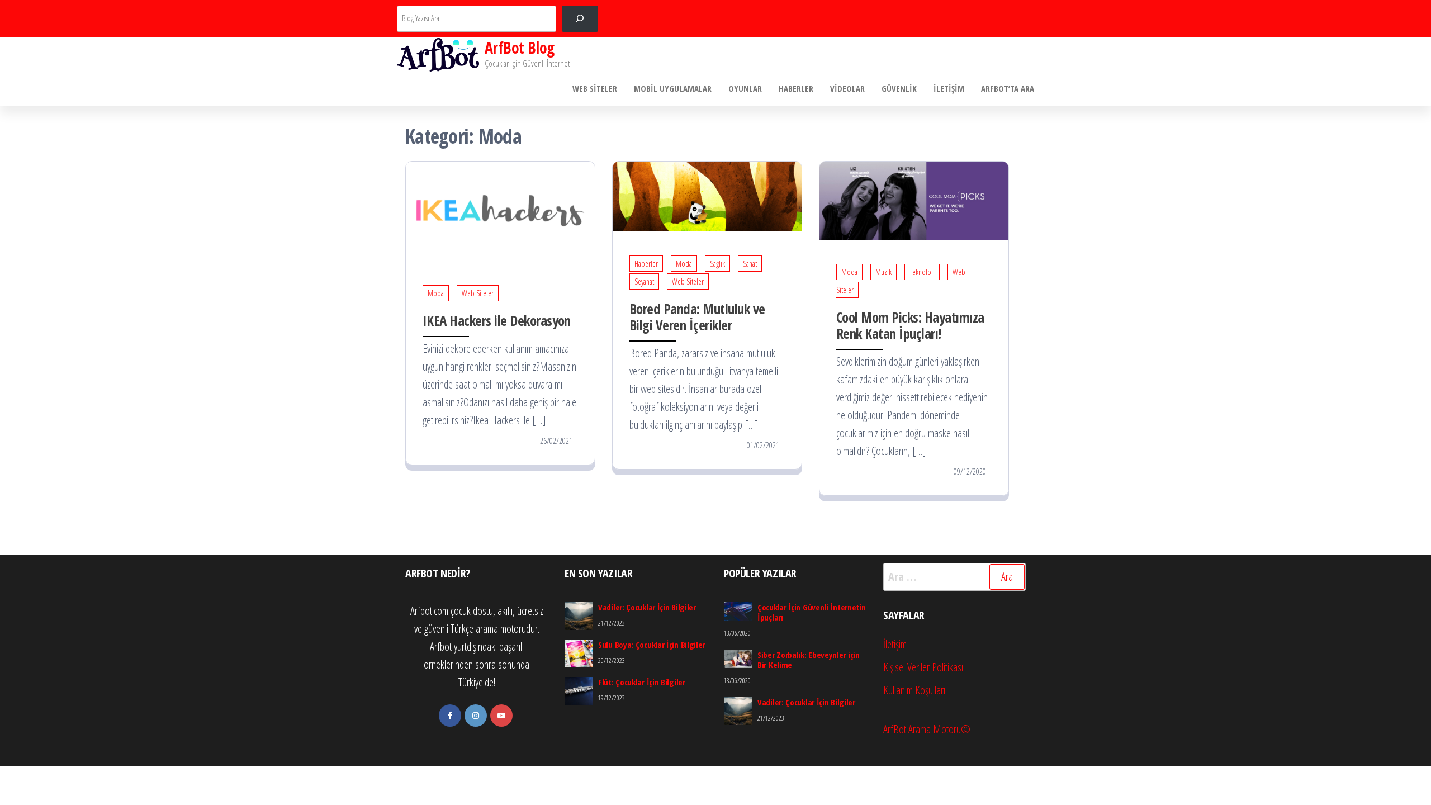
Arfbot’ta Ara (1007, 88)
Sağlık (717, 263)
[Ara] (580, 19)
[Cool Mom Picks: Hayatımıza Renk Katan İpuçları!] (913, 199)
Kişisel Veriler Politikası (923, 667)
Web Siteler (594, 88)
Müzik (883, 272)
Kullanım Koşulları (914, 690)
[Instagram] (476, 715)
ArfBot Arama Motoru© (926, 729)
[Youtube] (501, 715)
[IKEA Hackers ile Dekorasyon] (500, 210)
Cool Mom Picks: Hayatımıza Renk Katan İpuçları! (910, 325)
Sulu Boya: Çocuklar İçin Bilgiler (651, 644)
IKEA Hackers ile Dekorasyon (497, 320)
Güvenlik (899, 88)
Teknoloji (922, 272)
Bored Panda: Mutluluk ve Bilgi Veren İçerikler (697, 316)
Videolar (847, 88)
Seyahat (644, 281)
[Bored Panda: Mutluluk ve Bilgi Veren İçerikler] (707, 195)
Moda (436, 293)
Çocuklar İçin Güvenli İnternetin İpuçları (811, 612)
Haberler (796, 88)
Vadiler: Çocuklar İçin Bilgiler (647, 607)
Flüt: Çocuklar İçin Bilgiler (641, 682)
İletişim (949, 88)
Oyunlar (745, 88)
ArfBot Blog (520, 47)
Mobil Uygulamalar (673, 88)
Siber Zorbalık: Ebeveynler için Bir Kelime (808, 659)
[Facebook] (450, 715)
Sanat (750, 263)
